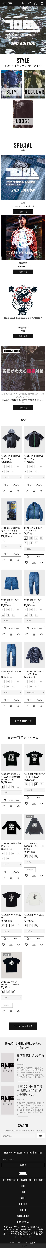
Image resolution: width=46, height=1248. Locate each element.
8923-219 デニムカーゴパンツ (11, 673)
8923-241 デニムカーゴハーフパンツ (11, 601)
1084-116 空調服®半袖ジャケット (33, 457)
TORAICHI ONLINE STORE (10, 3)
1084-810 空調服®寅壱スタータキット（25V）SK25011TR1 (11, 531)
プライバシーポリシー (18, 1242)
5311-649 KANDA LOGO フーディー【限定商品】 (34, 846)
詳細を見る (23, 336)
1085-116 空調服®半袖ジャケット (10, 457)
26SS (23, 420)
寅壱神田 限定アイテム (23, 738)
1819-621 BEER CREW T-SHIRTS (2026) (34, 775)
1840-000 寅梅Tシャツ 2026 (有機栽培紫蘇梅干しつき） (10, 777)
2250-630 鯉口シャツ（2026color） (34, 673)
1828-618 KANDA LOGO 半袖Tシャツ (10, 983)
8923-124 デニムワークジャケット (34, 529)
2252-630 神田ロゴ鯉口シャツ (11, 844)
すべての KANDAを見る (23, 1026)
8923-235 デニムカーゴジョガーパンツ (34, 601)
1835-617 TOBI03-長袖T (34, 916)
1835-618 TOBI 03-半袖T (11, 916)
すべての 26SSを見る (23, 721)
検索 (41, 1136)
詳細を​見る (23, 212)
